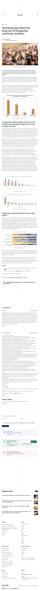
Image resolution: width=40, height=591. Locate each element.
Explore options (10, 434)
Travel (22, 529)
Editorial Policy (5, 576)
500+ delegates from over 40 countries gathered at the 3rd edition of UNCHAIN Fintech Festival (16, 512)
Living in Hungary (5, 548)
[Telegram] (13, 588)
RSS (22, 555)
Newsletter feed (24, 548)
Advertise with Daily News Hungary (9, 578)
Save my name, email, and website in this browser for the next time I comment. (19, 422)
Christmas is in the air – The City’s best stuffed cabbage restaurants (15, 506)
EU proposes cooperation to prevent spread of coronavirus (16, 495)
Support (3, 534)
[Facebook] (4, 588)
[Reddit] (15, 588)
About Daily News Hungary (7, 524)
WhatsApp (23, 550)
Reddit (22, 554)
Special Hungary (24, 535)
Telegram (23, 552)
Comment (4, 403)
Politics (22, 526)
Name (3, 418)
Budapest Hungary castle (7, 565)
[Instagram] (6, 588)
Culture (22, 533)
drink (6, 277)
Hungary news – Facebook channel (28, 559)
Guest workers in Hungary (7, 555)
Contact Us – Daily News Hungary (8, 526)
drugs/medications (11, 277)
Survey (25, 277)
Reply (4, 326)
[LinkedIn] (2, 588)
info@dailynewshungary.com (27, 574)
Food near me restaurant (7, 552)
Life (22, 531)
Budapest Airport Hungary (7, 561)
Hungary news (24, 524)
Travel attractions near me (7, 554)
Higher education (19, 277)
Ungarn (22, 539)
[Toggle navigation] (2, 15)
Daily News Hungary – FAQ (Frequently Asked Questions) (9, 529)
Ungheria (23, 540)
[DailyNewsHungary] (20, 15)
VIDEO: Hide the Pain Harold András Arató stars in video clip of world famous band (16, 501)
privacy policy (28, 443)
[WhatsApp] (11, 588)
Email (21, 418)
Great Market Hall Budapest (7, 563)
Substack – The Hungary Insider (27, 557)
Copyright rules (5, 572)
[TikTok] (10, 588)
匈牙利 (22, 542)
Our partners (4, 530)
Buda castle (4, 566)
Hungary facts (5, 559)
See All (36, 491)
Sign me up (34, 441)
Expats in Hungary (5, 557)
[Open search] (37, 14)
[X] (8, 588)
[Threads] (17, 588)
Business (23, 528)
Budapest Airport (5, 550)
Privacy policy (4, 574)
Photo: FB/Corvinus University (20, 66)
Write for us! (4, 532)
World (22, 537)
